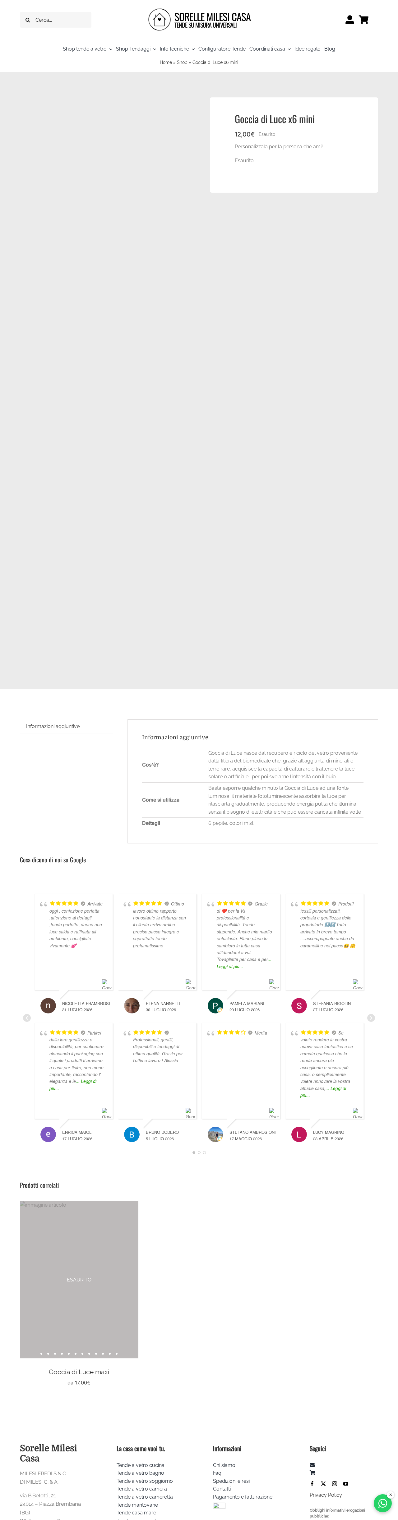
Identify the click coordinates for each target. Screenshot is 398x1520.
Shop (182, 62)
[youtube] (345, 1483)
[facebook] (312, 1483)
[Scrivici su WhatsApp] (383, 1503)
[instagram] (334, 1483)
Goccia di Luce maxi (79, 1372)
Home (166, 62)
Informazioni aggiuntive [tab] (53, 726)
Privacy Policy (326, 1495)
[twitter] (323, 1483)
